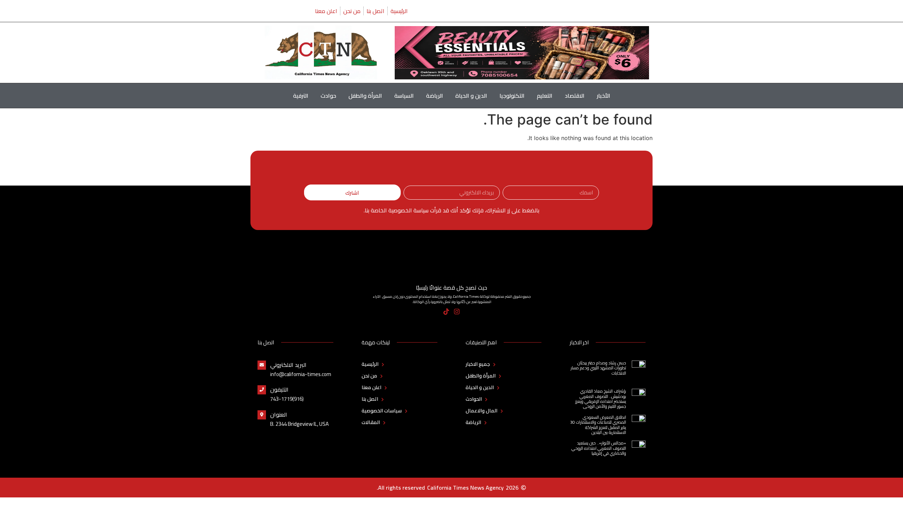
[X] (435, 311)
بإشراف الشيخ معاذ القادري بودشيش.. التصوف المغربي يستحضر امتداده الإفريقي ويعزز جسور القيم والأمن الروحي (600, 398)
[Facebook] (467, 311)
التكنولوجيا (512, 95)
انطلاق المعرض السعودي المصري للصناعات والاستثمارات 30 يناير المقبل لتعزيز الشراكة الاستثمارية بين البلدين (598, 424)
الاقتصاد (574, 95)
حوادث (328, 95)
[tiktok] (446, 311)
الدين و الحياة (471, 95)
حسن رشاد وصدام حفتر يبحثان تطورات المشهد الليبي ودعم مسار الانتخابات (598, 368)
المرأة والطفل (365, 95)
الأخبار (603, 95)
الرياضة (434, 95)
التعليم (544, 95)
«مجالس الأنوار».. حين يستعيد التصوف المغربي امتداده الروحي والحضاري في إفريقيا (598, 448)
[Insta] (457, 311)
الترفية (300, 95)
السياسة (404, 95)
